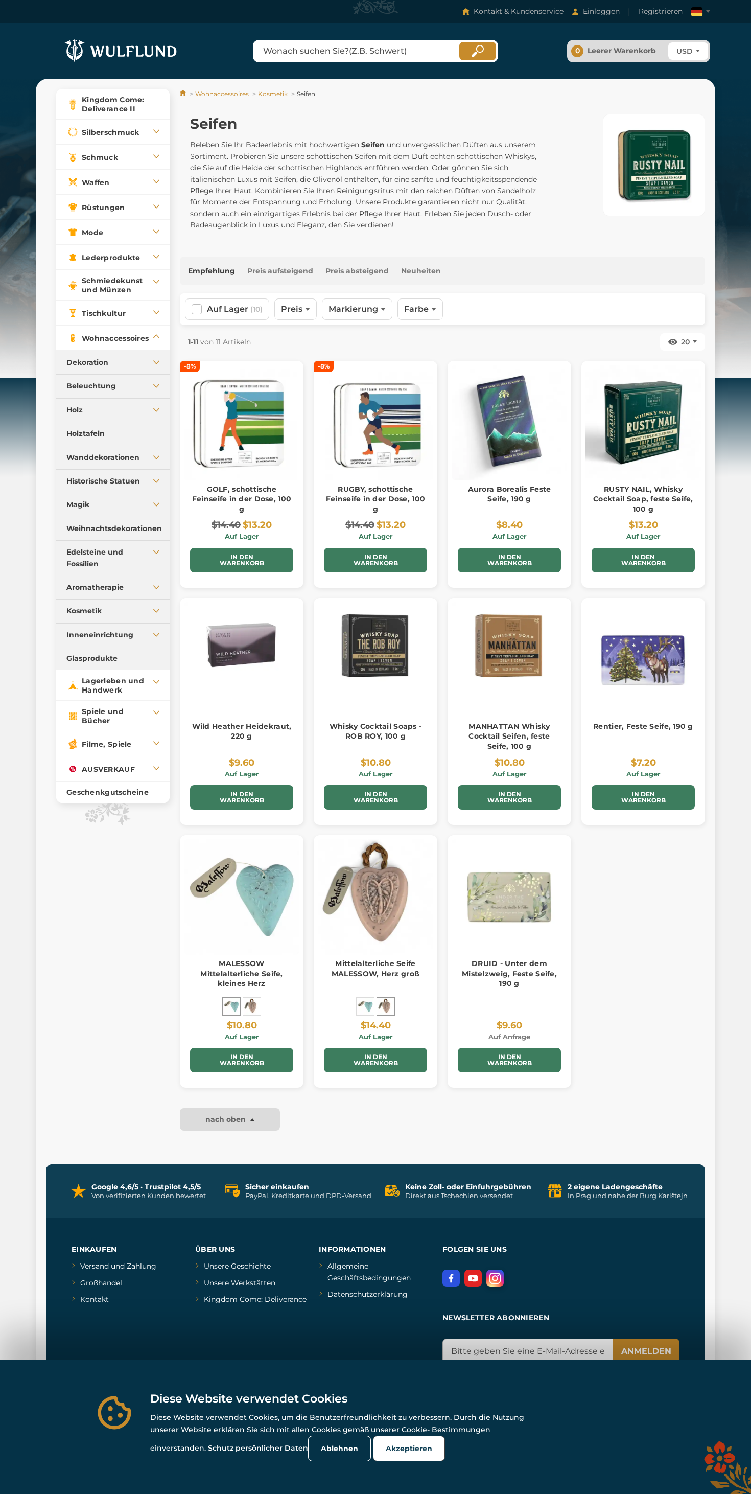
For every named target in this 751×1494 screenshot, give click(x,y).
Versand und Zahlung (118, 1266)
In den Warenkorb (242, 560)
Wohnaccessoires (222, 94)
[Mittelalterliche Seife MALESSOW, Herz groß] (252, 1006)
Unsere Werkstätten (239, 1283)
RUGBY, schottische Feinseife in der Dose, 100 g (375, 499)
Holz (74, 410)
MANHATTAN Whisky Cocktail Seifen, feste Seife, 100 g (509, 736)
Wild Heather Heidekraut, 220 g (242, 731)
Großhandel (101, 1283)
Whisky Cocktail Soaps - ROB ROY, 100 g (375, 731)
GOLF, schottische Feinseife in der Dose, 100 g (241, 499)
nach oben (226, 1119)
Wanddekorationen (102, 457)
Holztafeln (85, 433)
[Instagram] (495, 1278)
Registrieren (661, 11)
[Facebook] (451, 1278)
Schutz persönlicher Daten (258, 1448)
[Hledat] (477, 51)
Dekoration (87, 362)
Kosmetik (84, 610)
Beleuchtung (91, 385)
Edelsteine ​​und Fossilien (94, 557)
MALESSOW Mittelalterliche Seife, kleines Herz (241, 973)
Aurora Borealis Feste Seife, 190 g (509, 494)
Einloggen (601, 11)
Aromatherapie (95, 587)
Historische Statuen (103, 481)
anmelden (646, 1351)
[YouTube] (473, 1278)
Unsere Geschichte (237, 1266)
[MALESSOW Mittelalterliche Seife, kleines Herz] (231, 1006)
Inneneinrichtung (99, 634)
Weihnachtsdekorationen (114, 528)
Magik (77, 504)
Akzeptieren (409, 1448)
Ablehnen (339, 1448)
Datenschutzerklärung (367, 1294)
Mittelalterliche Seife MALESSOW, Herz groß (375, 968)
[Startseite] (183, 94)
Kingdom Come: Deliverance (255, 1299)
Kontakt (94, 1299)
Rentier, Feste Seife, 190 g (643, 726)
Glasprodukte (92, 658)
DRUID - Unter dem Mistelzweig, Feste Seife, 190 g (509, 973)
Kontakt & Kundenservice (519, 11)
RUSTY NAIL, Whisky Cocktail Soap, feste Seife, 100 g (643, 499)
